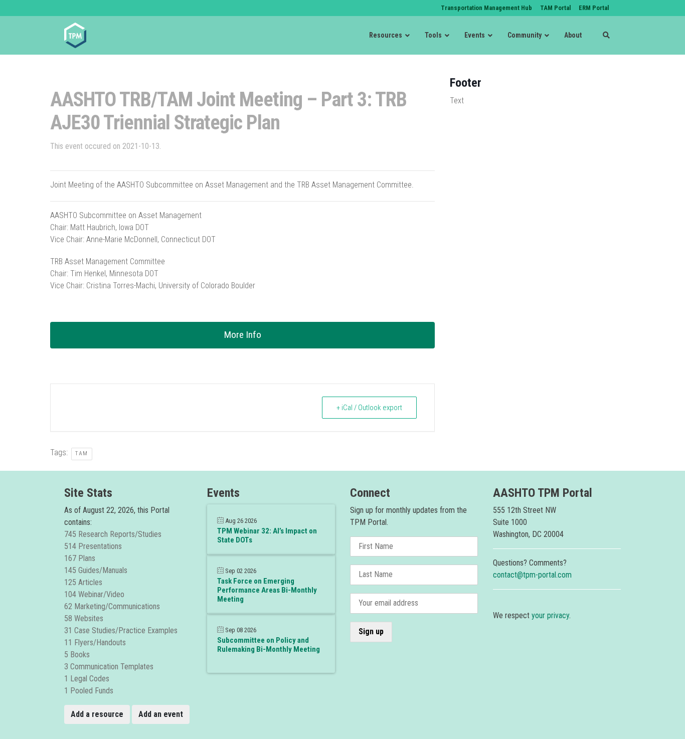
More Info (242, 334)
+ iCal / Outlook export (369, 407)
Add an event (160, 714)
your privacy (550, 615)
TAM (81, 453)
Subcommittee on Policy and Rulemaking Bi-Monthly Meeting (268, 645)
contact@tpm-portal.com (532, 575)
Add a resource (97, 714)
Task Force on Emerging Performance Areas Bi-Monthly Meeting (267, 590)
